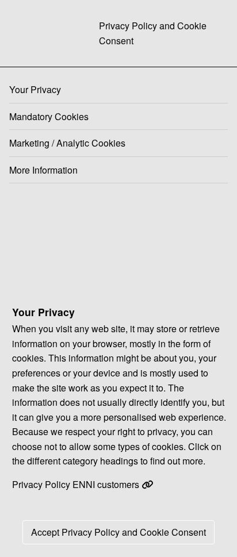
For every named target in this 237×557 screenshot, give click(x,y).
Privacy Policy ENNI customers (77, 484)
